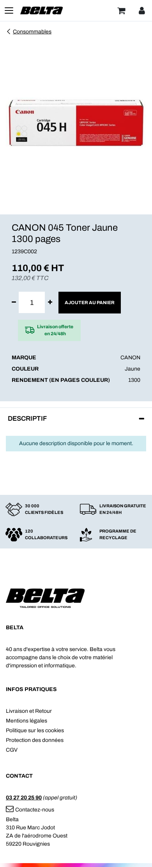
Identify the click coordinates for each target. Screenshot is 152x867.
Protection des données (35, 740)
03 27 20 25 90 (24, 798)
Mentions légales (26, 721)
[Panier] (121, 10)
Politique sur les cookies (35, 730)
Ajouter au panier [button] (90, 302)
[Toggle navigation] (9, 10)
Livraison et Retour (29, 711)
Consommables (32, 32)
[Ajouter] (50, 302)
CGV (12, 750)
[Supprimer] (14, 302)
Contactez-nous (34, 810)
